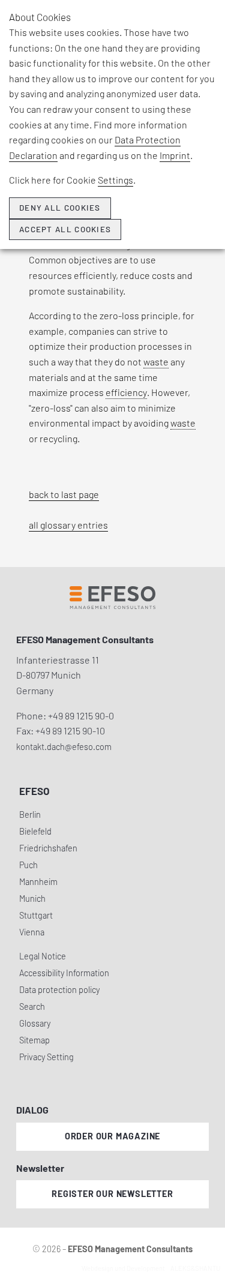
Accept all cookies (65, 229)
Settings (115, 179)
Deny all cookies (60, 207)
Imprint (175, 155)
